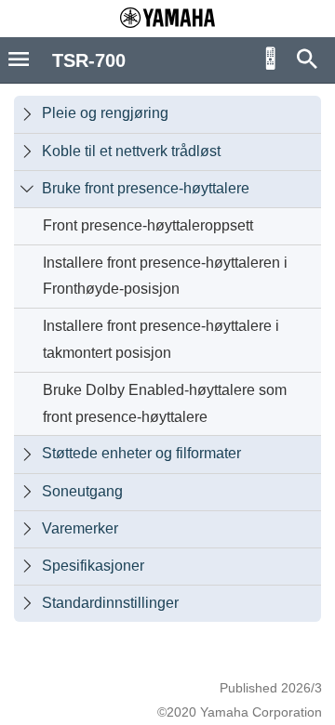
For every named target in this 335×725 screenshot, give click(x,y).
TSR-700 (89, 60)
